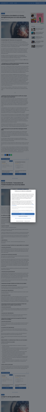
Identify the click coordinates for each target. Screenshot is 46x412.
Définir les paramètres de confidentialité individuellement (23, 218)
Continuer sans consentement (23, 216)
